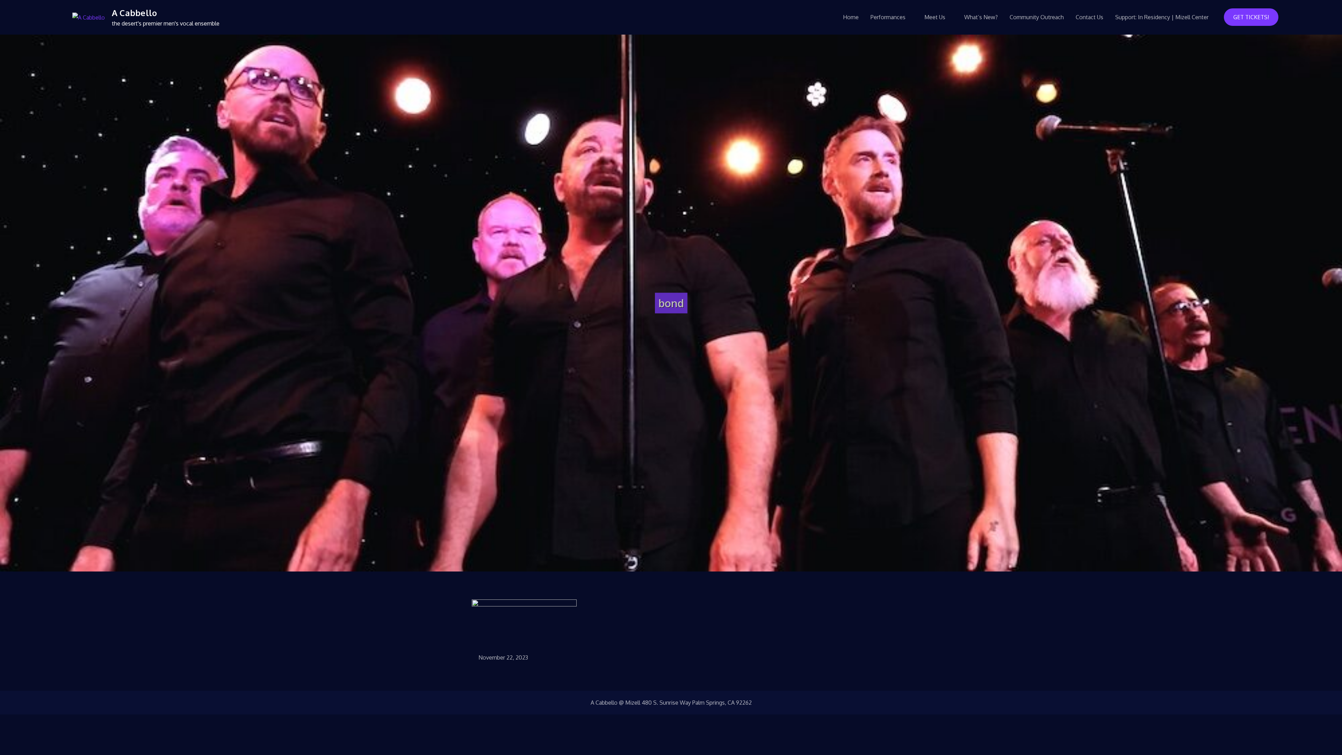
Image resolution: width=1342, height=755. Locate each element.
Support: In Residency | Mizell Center (1161, 17)
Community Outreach (1037, 17)
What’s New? (981, 17)
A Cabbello (134, 12)
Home (851, 17)
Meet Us (934, 17)
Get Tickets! (1251, 17)
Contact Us (1089, 17)
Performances (888, 17)
